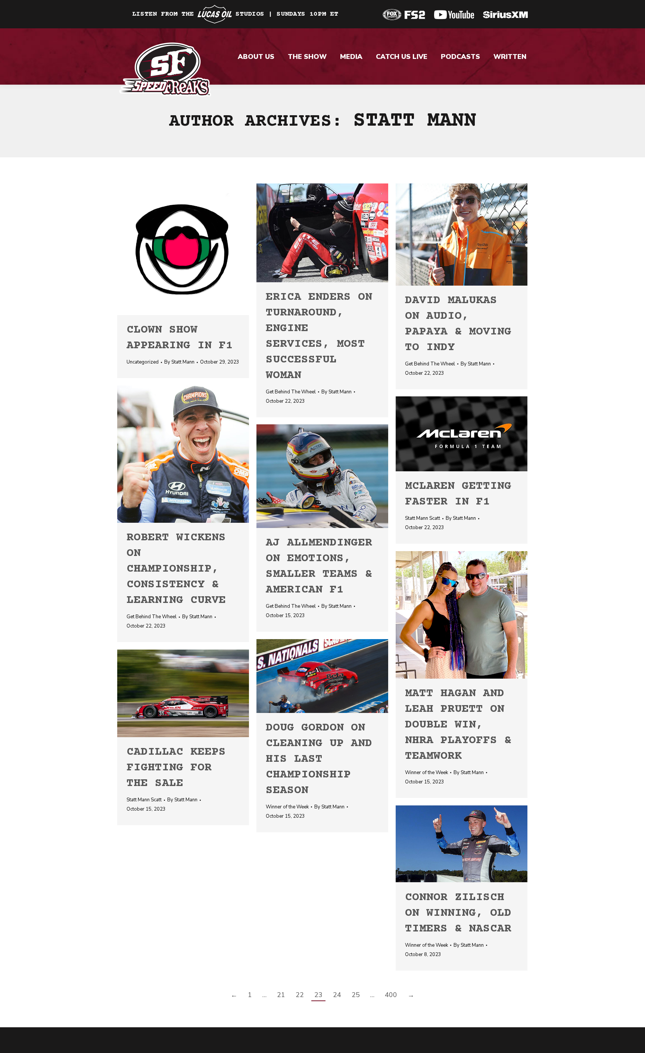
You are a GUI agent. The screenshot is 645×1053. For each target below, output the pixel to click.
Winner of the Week (426, 772)
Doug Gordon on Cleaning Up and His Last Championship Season (319, 759)
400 (391, 994)
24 (337, 994)
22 (300, 994)
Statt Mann (414, 121)
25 (356, 994)
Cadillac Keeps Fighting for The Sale (176, 768)
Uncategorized (143, 362)
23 (318, 994)
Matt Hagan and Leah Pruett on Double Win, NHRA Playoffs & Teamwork (458, 725)
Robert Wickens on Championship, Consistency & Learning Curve (176, 569)
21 (281, 994)
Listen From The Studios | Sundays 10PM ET (235, 14)
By (179, 362)
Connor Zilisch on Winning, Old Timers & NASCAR (458, 913)
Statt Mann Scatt (422, 518)
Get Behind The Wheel (291, 392)
